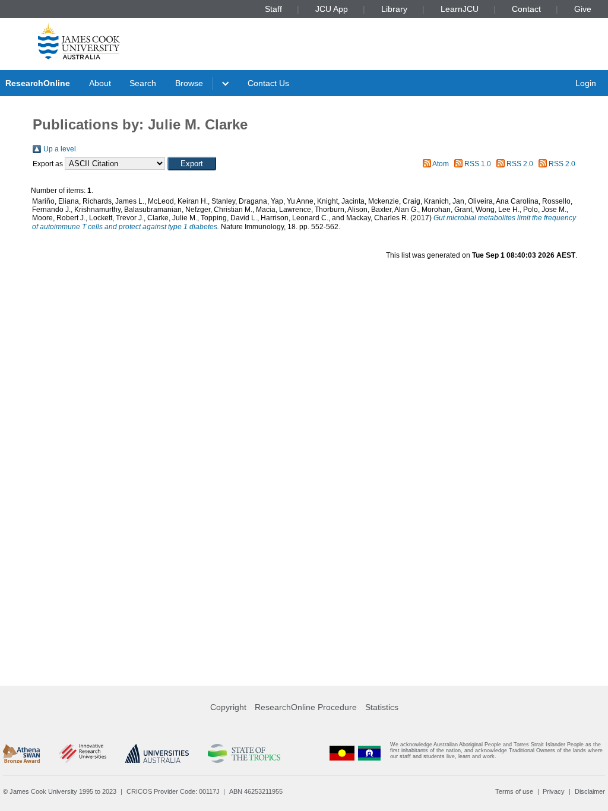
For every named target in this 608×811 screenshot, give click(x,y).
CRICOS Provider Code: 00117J (173, 791)
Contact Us (268, 83)
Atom (440, 164)
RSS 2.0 (519, 164)
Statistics (381, 707)
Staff (273, 9)
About (100, 83)
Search (142, 83)
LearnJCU (460, 9)
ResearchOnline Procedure (306, 707)
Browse (189, 83)
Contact (526, 9)
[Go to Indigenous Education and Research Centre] (342, 753)
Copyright (228, 707)
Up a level (59, 149)
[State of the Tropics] (244, 753)
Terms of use (514, 791)
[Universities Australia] (157, 753)
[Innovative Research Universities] (82, 753)
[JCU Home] (79, 41)
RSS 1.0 (477, 164)
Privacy (554, 791)
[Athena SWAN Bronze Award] (21, 753)
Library (394, 9)
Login (585, 83)
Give (582, 9)
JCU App (331, 9)
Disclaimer (590, 791)
